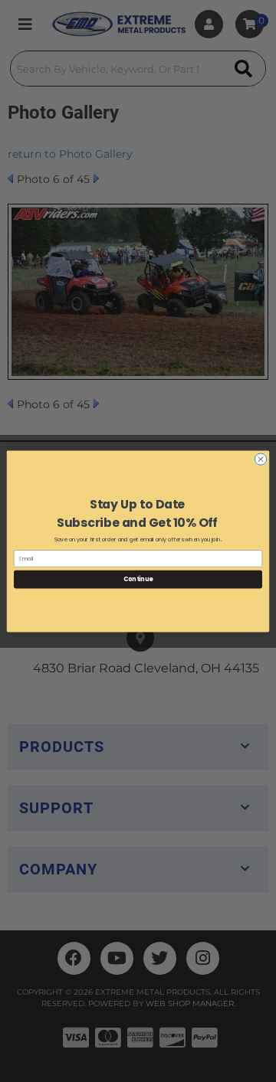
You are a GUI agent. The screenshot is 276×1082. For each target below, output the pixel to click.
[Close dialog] (260, 458)
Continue (138, 578)
